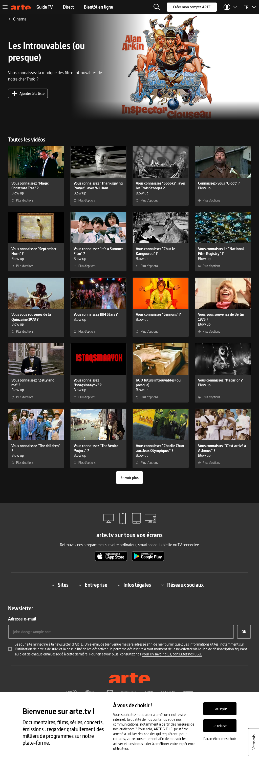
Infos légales (137, 585)
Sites (63, 585)
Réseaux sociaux (185, 585)
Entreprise (96, 585)
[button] (157, 7)
